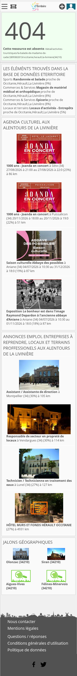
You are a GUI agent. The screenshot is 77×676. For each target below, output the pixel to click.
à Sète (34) (35, 166)
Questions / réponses (27, 636)
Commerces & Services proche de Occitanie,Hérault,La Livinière (35, 91)
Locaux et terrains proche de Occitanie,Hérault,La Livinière (38, 110)
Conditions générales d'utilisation (37, 643)
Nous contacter (21, 621)
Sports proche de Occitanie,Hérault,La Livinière (31, 81)
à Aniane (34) (36, 315)
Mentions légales (22, 628)
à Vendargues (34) (35, 438)
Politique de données (26, 649)
